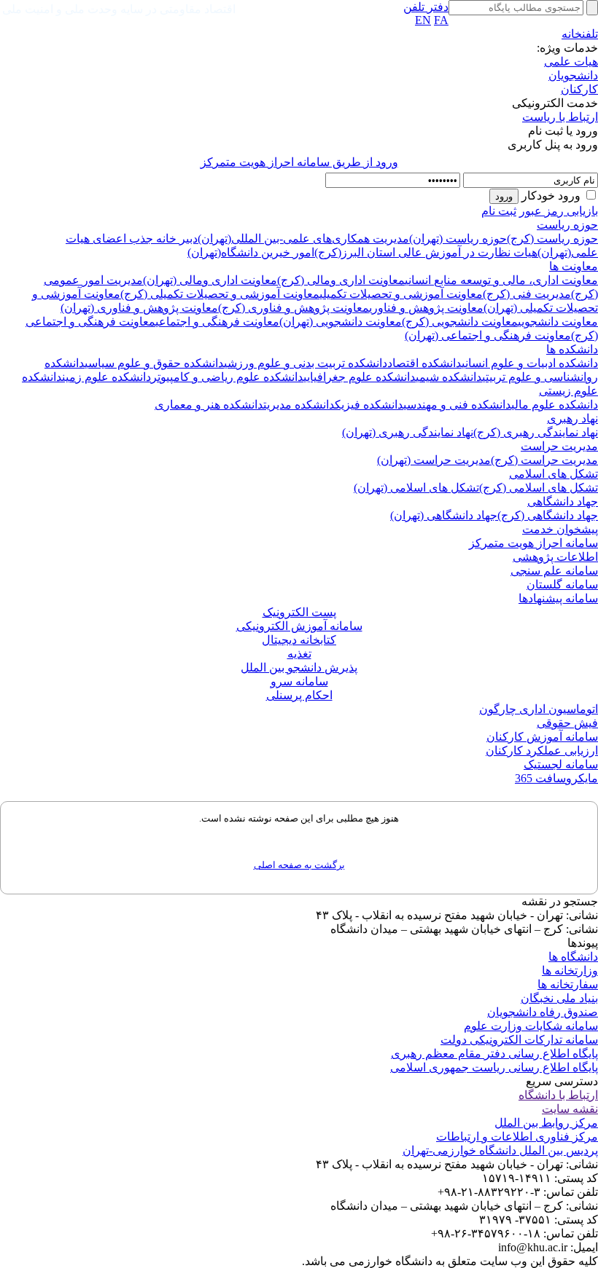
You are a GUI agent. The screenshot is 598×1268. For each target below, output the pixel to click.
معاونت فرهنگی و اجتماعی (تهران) (488, 335)
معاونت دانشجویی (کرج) (460, 321)
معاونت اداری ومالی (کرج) (341, 280)
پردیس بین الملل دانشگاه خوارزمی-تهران (500, 1150)
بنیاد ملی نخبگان (559, 998)
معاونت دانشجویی (558, 321)
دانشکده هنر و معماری (209, 404)
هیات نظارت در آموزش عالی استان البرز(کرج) (425, 252)
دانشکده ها (572, 349)
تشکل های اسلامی (553, 474)
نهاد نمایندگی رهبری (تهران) (407, 432)
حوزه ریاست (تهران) (458, 238)
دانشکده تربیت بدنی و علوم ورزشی (305, 363)
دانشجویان (573, 75)
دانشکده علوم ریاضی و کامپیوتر (227, 377)
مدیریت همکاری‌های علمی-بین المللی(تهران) (303, 238)
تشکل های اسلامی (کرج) (538, 487)
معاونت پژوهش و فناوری (426, 308)
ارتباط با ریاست (560, 117)
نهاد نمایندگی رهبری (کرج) (535, 432)
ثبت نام (498, 211)
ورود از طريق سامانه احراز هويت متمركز (299, 162)
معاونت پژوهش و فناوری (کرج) (293, 308)
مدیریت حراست (559, 446)
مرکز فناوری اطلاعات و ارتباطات (517, 1136)
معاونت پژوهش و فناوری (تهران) (139, 308)
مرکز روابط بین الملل (546, 1123)
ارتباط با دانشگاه (558, 1095)
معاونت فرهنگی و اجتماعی (217, 321)
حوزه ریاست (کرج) (552, 238)
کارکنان (579, 89)
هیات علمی (571, 61)
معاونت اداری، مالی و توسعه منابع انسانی (501, 280)
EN (423, 20)
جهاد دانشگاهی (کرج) (547, 515)
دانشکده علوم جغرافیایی (359, 377)
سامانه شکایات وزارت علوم (531, 1026)
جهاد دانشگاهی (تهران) (443, 515)
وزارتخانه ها (570, 970)
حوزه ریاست (567, 224)
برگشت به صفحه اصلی (299, 864)
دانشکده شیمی (449, 377)
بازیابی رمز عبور (558, 211)
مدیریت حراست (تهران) (434, 460)
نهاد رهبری (572, 418)
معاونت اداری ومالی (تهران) (210, 280)
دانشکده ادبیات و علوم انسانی (530, 363)
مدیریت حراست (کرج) (544, 460)
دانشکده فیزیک (369, 404)
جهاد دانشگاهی (562, 501)
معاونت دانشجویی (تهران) (340, 321)
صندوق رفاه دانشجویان (542, 1012)
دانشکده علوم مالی (554, 404)
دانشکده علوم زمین (106, 377)
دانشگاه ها (573, 956)
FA (441, 20)
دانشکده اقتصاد (424, 363)
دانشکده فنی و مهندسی (457, 404)
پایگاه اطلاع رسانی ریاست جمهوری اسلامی (494, 1067)
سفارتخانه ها (567, 984)
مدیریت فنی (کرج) (527, 294)
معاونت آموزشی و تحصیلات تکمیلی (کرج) (219, 294)
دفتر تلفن (425, 7)
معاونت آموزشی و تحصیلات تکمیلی (401, 294)
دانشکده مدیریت (299, 404)
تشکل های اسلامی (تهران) (416, 487)
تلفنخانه (580, 34)
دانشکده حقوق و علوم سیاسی (154, 363)
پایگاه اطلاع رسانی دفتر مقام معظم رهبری (494, 1053)
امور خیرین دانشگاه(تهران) (250, 252)
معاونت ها (573, 266)
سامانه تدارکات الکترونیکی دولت (519, 1039)
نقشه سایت (570, 1109)
